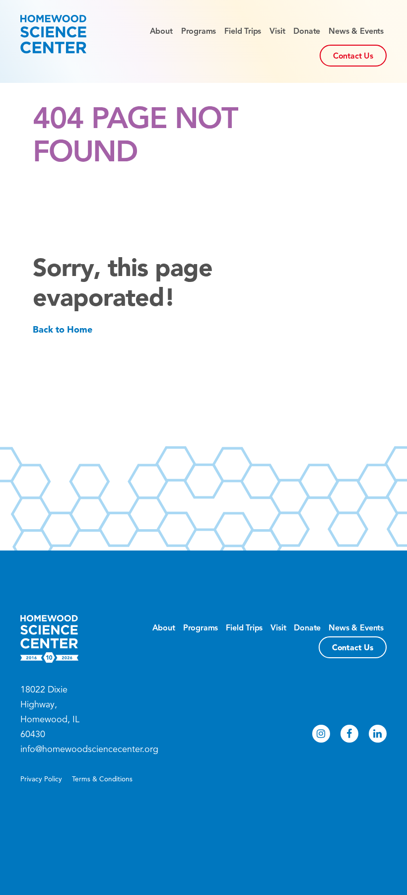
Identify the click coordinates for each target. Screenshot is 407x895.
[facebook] (349, 734)
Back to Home (62, 329)
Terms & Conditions (102, 779)
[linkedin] (378, 734)
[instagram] (321, 734)
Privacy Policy (41, 779)
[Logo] (53, 34)
